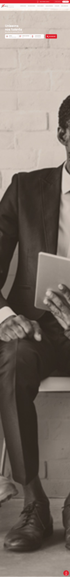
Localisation (38, 35)
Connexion (66, 1)
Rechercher (52, 36)
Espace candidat (40, 5)
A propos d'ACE (23, 5)
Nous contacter (64, 5)
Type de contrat (25, 35)
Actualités (57, 5)
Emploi (10, 35)
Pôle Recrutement (31, 5)
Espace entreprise (49, 5)
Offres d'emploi (57, 1)
